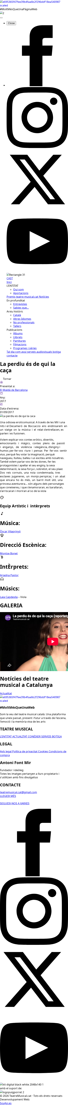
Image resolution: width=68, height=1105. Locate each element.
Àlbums (18, 333)
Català (17, 315)
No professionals (23, 322)
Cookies (43, 751)
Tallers (17, 326)
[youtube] (37, 271)
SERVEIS (46, 736)
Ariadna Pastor (9, 575)
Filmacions (19, 344)
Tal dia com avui (17, 352)
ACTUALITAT (20, 736)
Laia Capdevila (9, 597)
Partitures (19, 341)
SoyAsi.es (6, 1103)
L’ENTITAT (6, 736)
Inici (9, 282)
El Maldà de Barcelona (14, 390)
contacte (12, 355)
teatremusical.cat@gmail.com (18, 792)
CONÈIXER (34, 736)
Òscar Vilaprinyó (10, 531)
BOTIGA (57, 736)
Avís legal (6, 751)
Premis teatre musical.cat (23, 297)
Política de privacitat (25, 751)
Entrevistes (20, 304)
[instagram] (37, 147)
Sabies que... (21, 307)
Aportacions (20, 293)
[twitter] (37, 209)
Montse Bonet (9, 553)
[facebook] (37, 85)
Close (11, 23)
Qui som (18, 289)
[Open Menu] (1, 17)
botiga (57, 352)
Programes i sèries (25, 348)
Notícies (44, 297)
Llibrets (17, 337)
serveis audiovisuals (40, 352)
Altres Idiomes (22, 319)
